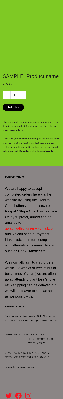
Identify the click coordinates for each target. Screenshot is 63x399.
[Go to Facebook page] (18, 396)
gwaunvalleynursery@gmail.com (30, 228)
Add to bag (13, 107)
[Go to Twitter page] (8, 396)
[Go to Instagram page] (28, 396)
